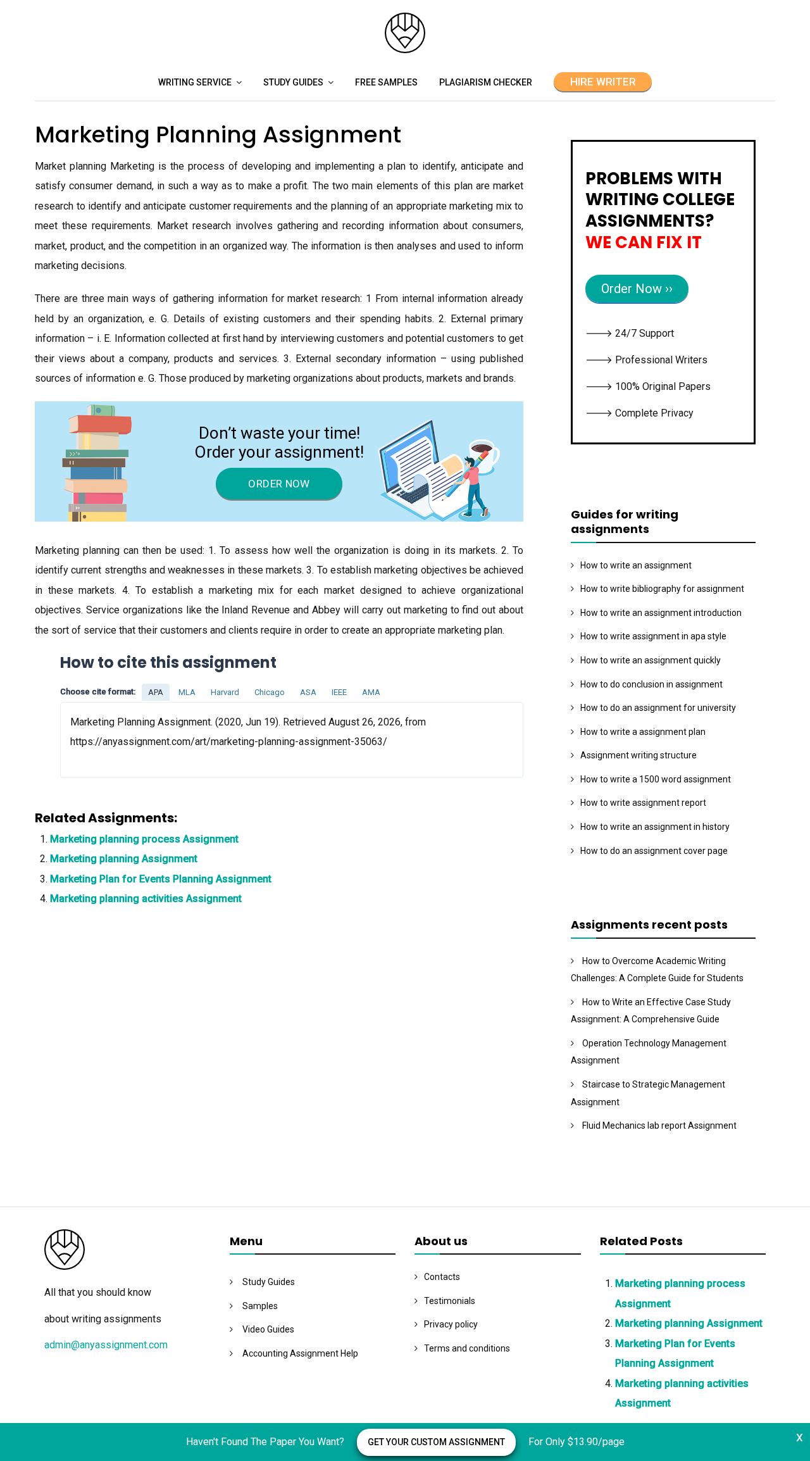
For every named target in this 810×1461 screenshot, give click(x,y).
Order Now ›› (637, 288)
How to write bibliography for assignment (662, 589)
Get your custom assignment (436, 1442)
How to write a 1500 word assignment (655, 779)
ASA (308, 692)
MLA (187, 692)
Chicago (269, 692)
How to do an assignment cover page (654, 851)
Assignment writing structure (638, 755)
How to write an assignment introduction (661, 613)
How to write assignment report (643, 803)
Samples (260, 1306)
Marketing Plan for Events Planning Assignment (160, 879)
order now (278, 483)
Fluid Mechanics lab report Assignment (659, 1125)
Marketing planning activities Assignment (146, 899)
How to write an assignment (636, 565)
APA (155, 692)
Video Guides (268, 1329)
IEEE (339, 692)
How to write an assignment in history (655, 827)
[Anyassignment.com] (405, 50)
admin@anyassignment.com (106, 1345)
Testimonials (449, 1301)
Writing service (195, 82)
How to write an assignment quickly (650, 660)
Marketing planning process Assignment (144, 839)
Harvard (225, 692)
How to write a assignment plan (643, 732)
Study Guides (293, 82)
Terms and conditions (467, 1348)
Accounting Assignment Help (300, 1353)
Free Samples (386, 82)
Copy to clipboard (107, 739)
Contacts (442, 1277)
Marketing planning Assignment (123, 859)
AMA (371, 692)
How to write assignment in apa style (653, 636)
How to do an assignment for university (658, 708)
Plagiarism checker (485, 82)
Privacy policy (451, 1324)
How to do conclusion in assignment (651, 684)
